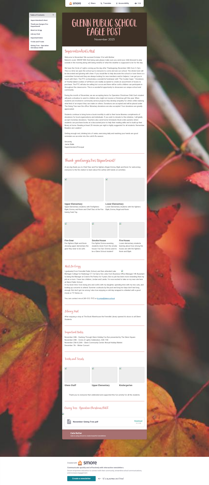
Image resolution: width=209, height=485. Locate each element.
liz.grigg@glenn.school (106, 298)
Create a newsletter (81, 478)
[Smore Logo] (75, 3)
